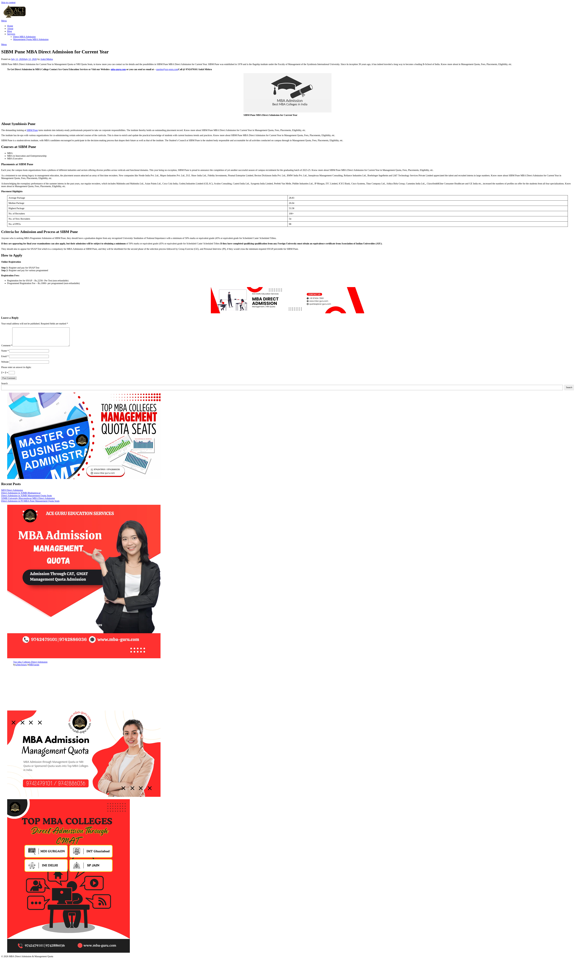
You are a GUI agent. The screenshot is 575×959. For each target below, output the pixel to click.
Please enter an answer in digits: (16, 367)
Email (5, 356)
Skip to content (8, 2)
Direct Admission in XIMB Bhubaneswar (21, 493)
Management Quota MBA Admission (31, 39)
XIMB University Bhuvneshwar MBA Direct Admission (28, 498)
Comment (6, 345)
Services (11, 34)
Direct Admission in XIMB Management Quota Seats (26, 495)
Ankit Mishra (46, 59)
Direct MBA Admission (24, 36)
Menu (4, 20)
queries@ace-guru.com (167, 69)
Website (5, 362)
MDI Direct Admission (12, 490)
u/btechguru (21, 664)
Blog (9, 31)
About (10, 28)
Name (5, 350)
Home (10, 26)
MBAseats (34, 664)
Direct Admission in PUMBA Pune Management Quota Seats (30, 501)
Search (4, 383)
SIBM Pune (32, 130)
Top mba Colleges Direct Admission (30, 662)
